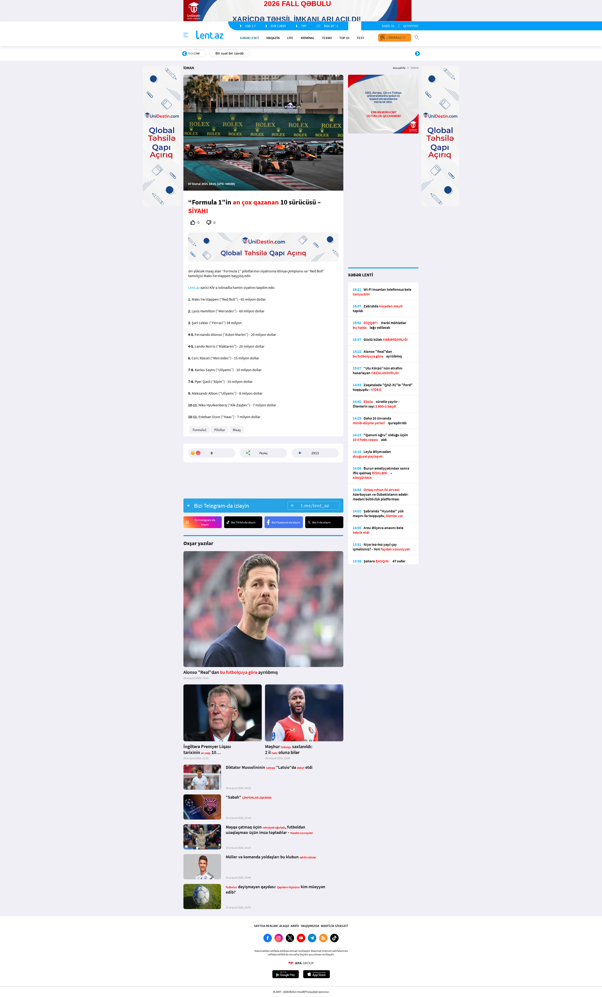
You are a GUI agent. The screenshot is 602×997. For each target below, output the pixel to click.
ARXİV (295, 926)
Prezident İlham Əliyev (387, 53)
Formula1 (199, 430)
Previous (184, 54)
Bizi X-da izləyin (321, 522)
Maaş (237, 430)
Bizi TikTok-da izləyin (243, 522)
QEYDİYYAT (411, 26)
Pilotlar (219, 430)
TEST (360, 38)
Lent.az (194, 287)
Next (417, 54)
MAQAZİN (273, 38)
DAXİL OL (388, 26)
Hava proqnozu (341, 53)
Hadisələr (195, 53)
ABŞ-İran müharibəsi (296, 53)
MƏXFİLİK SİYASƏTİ (334, 926)
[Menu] (185, 35)
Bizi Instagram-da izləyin (204, 522)
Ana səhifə (399, 68)
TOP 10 (344, 38)
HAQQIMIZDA (310, 926)
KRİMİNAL (307, 38)
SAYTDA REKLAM (265, 926)
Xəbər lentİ (249, 38)
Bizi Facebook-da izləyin (286, 522)
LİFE (290, 38)
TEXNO (327, 38)
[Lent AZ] (209, 35)
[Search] (417, 37)
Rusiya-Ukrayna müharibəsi (241, 53)
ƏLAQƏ (284, 926)
